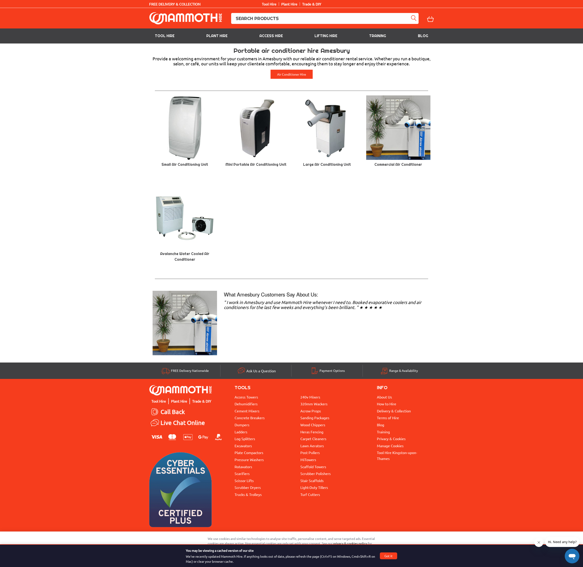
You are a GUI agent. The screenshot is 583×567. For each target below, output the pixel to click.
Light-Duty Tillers (314, 487)
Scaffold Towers (313, 466)
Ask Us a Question (261, 370)
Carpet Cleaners (313, 438)
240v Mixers (310, 397)
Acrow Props (310, 411)
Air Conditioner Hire (291, 74)
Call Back (173, 411)
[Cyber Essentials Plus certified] (180, 490)
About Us (384, 397)
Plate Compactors (249, 452)
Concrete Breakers (250, 417)
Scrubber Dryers (248, 487)
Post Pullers (310, 452)
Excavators (243, 445)
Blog (423, 35)
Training (377, 35)
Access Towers (246, 397)
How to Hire (386, 403)
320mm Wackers (313, 403)
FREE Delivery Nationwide (190, 370)
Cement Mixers (247, 411)
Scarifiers (242, 473)
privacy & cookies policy (350, 543)
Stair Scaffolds (312, 480)
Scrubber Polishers (315, 473)
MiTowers (308, 459)
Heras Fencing (311, 431)
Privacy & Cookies (391, 438)
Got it (388, 556)
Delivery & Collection (394, 411)
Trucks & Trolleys (248, 494)
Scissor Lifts (244, 480)
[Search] (414, 18)
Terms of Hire (388, 417)
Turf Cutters (310, 494)
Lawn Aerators (312, 445)
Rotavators (243, 466)
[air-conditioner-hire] (185, 322)
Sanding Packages (314, 417)
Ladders (241, 431)
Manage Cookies (390, 445)
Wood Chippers (312, 424)
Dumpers (242, 424)
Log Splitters (245, 438)
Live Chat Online (183, 422)
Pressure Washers (249, 459)
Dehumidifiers (246, 403)
